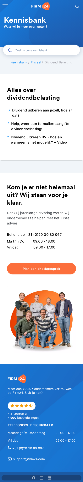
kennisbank (19, 62)
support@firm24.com (29, 459)
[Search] (77, 6)
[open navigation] (5, 6)
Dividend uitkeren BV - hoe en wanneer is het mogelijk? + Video (39, 139)
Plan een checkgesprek (41, 269)
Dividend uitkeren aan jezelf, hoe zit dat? (42, 112)
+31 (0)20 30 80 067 (28, 448)
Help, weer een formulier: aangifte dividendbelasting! (40, 126)
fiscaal (36, 62)
